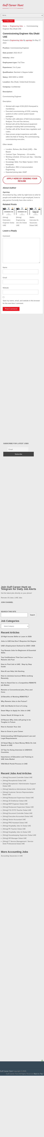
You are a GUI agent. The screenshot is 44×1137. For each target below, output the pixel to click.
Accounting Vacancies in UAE (12, 856)
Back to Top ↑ (39, 1074)
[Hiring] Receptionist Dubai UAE (14, 780)
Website (6, 288)
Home (5, 26)
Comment (6, 236)
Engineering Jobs (16, 26)
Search (32, 615)
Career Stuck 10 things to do (12, 715)
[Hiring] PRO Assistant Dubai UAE (15, 823)
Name (5, 267)
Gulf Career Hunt (6, 1071)
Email (5, 278)
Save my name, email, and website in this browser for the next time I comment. (21, 302)
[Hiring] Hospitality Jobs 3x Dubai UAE (17, 826)
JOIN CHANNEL (7, 602)
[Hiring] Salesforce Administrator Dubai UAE (19, 789)
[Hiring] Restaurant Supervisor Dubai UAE (18, 798)
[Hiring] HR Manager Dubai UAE (15, 838)
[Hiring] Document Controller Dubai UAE (17, 777)
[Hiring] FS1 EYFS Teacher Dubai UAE (17, 810)
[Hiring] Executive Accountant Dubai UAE (18, 816)
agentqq (29, 40)
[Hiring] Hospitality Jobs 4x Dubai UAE (17, 832)
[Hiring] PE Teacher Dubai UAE (14, 829)
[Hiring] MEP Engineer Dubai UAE (15, 804)
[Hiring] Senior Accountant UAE (14, 819)
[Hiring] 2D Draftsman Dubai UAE (15, 801)
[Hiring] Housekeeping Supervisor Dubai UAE (19, 835)
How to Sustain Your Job (11, 727)
